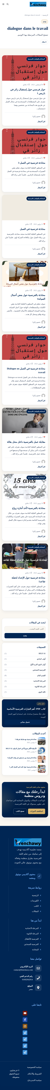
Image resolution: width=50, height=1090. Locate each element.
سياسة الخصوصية (34, 1067)
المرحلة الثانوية (40, 686)
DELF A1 (42, 653)
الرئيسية (45, 15)
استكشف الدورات (36, 811)
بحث (25, 636)
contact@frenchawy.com (23, 970)
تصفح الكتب (20, 811)
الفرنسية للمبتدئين (39, 670)
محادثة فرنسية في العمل (32, 229)
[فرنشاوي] (38, 4)
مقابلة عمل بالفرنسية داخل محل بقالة (26, 442)
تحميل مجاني (25, 722)
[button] (7, 4)
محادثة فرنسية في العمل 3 (31, 162)
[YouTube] (25, 1013)
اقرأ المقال (41, 121)
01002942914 (27, 980)
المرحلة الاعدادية (39, 681)
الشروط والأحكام (35, 1074)
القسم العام (41, 675)
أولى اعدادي (41, 659)
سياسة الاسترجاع (35, 1080)
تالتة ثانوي (42, 692)
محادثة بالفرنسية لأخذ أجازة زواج (28, 508)
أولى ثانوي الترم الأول (38, 664)
